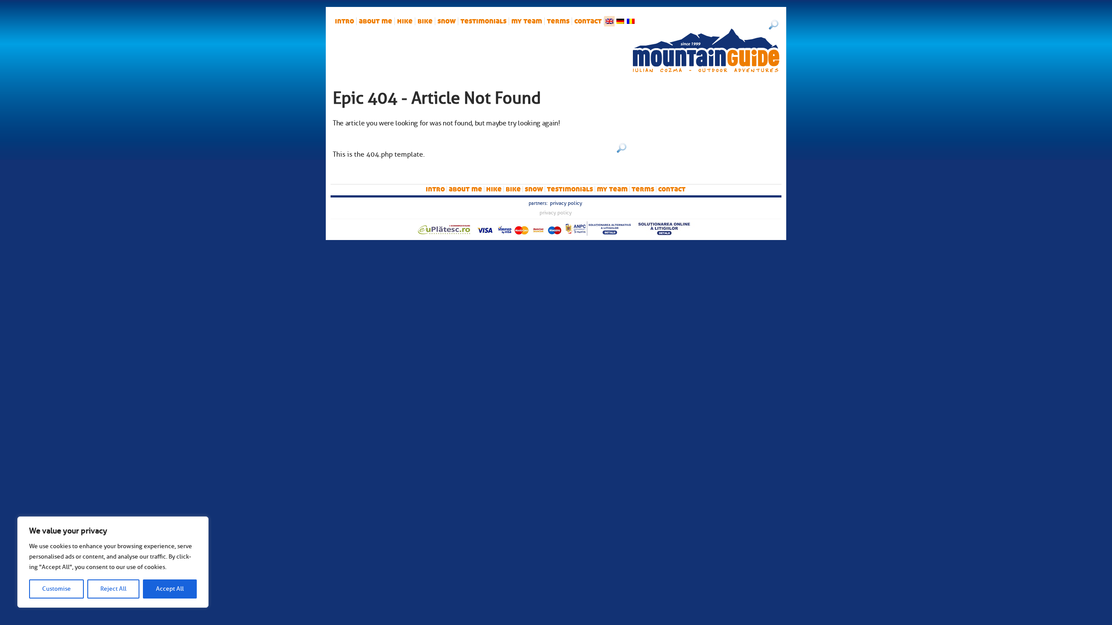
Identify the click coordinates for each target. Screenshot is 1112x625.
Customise (56, 588)
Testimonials (483, 21)
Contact (588, 21)
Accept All (170, 588)
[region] (112, 562)
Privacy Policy (566, 203)
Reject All (113, 588)
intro (344, 21)
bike (425, 21)
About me (375, 21)
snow (446, 21)
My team (526, 21)
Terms (558, 21)
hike (405, 21)
